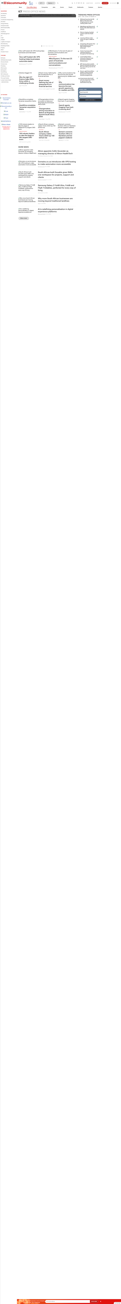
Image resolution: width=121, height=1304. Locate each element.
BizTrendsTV (4, 70)
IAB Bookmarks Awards (6, 60)
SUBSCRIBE (94, 1301)
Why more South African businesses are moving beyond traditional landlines (55, 199)
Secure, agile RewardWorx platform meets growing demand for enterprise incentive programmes (87, 73)
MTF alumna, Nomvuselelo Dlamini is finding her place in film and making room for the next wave (88, 66)
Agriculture (3, 15)
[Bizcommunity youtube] (81, 3)
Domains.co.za (22, 64)
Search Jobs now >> (90, 99)
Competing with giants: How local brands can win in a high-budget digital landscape (87, 46)
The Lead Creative (5, 78)
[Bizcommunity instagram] (79, 3)
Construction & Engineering (7, 19)
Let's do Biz (117, 1303)
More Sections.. (5, 82)
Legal (2, 37)
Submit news (89, 3)
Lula (20, 85)
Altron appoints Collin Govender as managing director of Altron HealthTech (55, 152)
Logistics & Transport (5, 41)
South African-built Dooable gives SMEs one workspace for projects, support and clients (56, 174)
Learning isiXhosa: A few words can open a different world (87, 39)
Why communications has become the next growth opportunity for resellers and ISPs (66, 86)
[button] (58, 3)
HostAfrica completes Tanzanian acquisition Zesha (27, 107)
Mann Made (41, 119)
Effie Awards (4, 68)
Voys (60, 92)
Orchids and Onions (5, 76)
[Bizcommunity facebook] (76, 3)
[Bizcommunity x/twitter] (75, 3)
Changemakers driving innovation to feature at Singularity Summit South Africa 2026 (46, 113)
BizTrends (3, 58)
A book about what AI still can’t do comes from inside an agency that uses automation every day (87, 80)
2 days (79, 16)
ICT (1, 35)
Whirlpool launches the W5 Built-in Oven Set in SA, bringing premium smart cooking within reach (87, 21)
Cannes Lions (4, 64)
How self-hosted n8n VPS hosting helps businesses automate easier (29, 59)
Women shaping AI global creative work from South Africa (87, 34)
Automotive (3, 17)
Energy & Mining (4, 23)
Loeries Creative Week (6, 80)
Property (3, 47)
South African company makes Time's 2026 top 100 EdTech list (46, 135)
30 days (86, 16)
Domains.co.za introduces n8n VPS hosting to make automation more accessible (57, 163)
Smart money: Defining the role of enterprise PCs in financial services (46, 83)
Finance (2, 29)
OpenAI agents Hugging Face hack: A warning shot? (66, 107)
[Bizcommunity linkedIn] (72, 3)
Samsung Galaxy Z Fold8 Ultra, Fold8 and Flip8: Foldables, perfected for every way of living (57, 187)
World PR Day (4, 72)
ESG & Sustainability (5, 27)
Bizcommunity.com (53, 67)
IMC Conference (4, 74)
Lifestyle (3, 39)
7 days (83, 16)
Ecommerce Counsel (25, 14)
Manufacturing (4, 43)
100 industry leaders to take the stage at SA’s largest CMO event (26, 136)
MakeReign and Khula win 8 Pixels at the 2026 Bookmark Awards (87, 28)
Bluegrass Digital (41, 214)
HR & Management (5, 33)
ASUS (47, 89)
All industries (4, 13)
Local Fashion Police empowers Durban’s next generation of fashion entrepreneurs (86, 59)
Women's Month (4, 61)
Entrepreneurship (5, 25)
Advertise (97, 3)
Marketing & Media (5, 45)
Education (3, 21)
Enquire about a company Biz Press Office (6, 128)
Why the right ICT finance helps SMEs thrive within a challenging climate (26, 80)
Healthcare (3, 31)
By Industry (92, 16)
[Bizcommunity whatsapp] (84, 3)
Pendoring (3, 66)
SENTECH (61, 140)
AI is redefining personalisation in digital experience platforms (55, 210)
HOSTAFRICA (22, 111)
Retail (2, 49)
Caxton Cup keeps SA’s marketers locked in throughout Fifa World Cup (87, 52)
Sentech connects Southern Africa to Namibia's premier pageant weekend (65, 135)
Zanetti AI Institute (42, 179)
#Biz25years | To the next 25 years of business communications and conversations (60, 62)
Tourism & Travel (4, 51)
